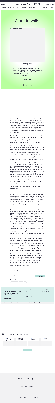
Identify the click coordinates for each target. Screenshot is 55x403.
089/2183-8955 (42, 384)
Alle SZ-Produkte (35, 0)
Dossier (30, 0)
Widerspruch (34, 393)
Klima (22, 7)
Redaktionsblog (14, 282)
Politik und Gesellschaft (7, 7)
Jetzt (27, 0)
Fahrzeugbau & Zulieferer (29, 293)
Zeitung (20, 0)
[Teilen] (23, 84)
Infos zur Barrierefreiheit (34, 397)
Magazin (23, 0)
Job (29, 7)
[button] (27, 28)
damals (21, 282)
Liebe (14, 7)
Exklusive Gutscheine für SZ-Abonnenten (15, 334)
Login (53, 4)
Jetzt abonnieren (49, 4)
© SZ (17, 397)
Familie (39, 7)
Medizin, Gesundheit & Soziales (30, 289)
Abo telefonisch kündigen (34, 384)
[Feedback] (27, 84)
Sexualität (18, 7)
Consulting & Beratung (28, 291)
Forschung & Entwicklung (29, 296)
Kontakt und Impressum (24, 397)
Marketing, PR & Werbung (44, 291)
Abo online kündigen (24, 386)
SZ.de (17, 0)
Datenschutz (15, 384)
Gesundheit (50, 7)
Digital (25, 7)
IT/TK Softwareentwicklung (44, 293)
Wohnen (35, 7)
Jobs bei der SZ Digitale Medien (41, 302)
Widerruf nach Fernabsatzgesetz (24, 393)
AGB (10, 384)
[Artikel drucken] (31, 84)
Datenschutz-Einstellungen (23, 384)
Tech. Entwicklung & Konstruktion (45, 289)
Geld (31, 7)
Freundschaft (44, 7)
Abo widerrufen (32, 386)
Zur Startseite (40, 276)
